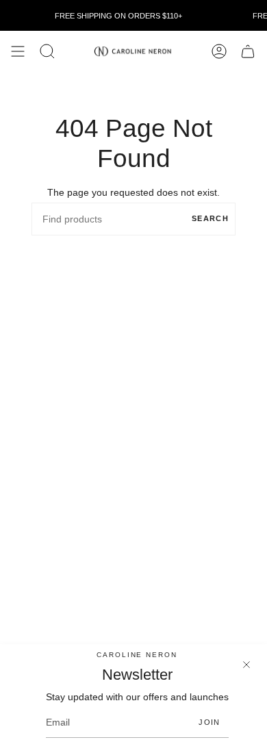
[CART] (248, 51)
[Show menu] (18, 51)
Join (209, 722)
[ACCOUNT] (219, 51)
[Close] (246, 664)
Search (210, 218)
